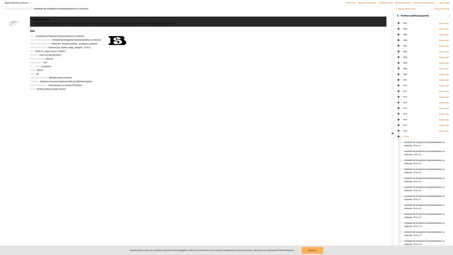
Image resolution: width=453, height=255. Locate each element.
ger (37, 74)
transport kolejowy (69, 43)
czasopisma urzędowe (88, 43)
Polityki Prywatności (286, 250)
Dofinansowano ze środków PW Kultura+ (65, 85)
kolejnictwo (56, 43)
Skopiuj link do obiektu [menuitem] (367, 3)
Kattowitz (49, 59)
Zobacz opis (444, 23)
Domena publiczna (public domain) (51, 89)
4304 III (40, 70)
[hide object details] (392, 133)
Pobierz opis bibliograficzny (423, 3)
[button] (423, 15)
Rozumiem (312, 250)
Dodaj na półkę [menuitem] (387, 3)
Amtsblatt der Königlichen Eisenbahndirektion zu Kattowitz (60, 36)
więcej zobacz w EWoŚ (54, 51)
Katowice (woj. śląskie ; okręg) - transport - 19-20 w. (69, 47)
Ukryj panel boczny (442, 9)
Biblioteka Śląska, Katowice (60, 77)
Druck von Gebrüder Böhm (50, 55)
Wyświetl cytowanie (403, 3)
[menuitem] (405, 23)
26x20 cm (39, 51)
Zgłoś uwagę (444, 3)
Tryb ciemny (351, 3)
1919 (45, 62)
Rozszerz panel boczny (406, 9)
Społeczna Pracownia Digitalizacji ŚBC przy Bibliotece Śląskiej (66, 81)
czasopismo (46, 66)
